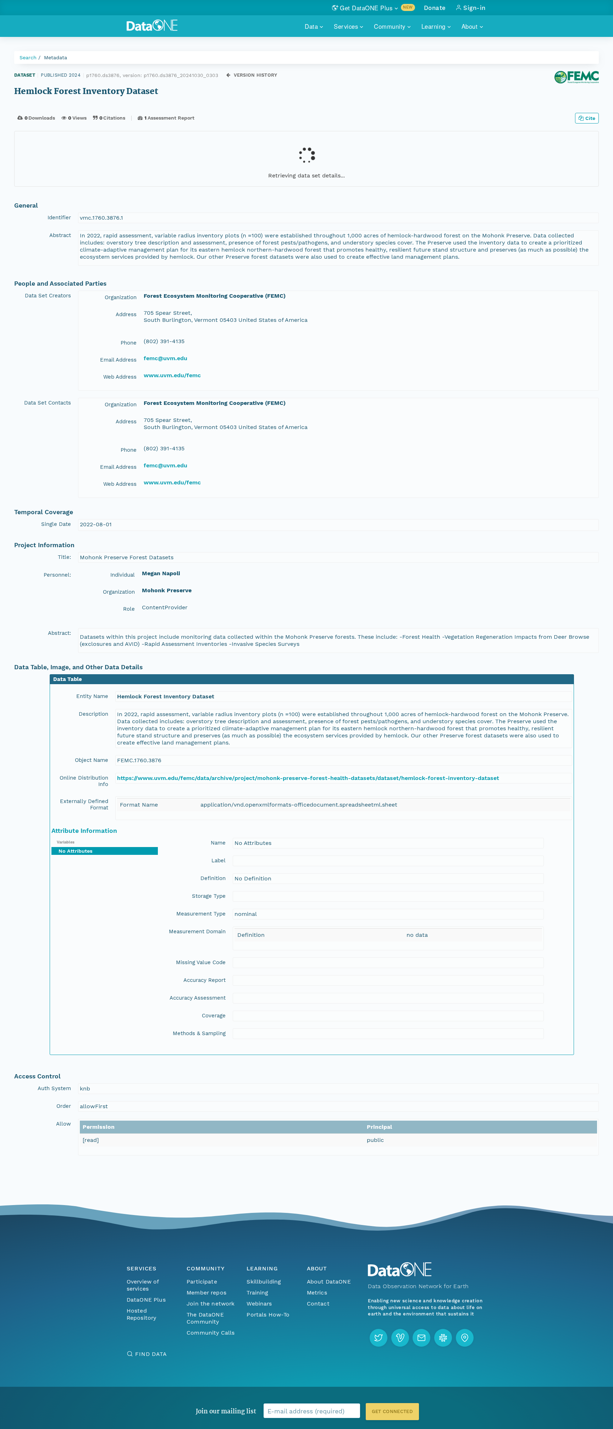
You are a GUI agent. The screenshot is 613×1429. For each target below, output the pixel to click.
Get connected (392, 1411)
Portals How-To (268, 1314)
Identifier (59, 217)
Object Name (91, 760)
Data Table (67, 679)
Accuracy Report (204, 980)
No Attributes (76, 851)
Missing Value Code (201, 962)
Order (63, 1106)
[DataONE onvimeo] (400, 1338)
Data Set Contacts (47, 403)
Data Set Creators (48, 295)
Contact (318, 1303)
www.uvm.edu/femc (172, 375)
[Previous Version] (228, 75)
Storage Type (209, 896)
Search (28, 57)
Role (129, 609)
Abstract (60, 235)
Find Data (151, 1354)
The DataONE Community (205, 1318)
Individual (122, 575)
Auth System (54, 1088)
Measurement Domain (197, 931)
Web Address (120, 377)
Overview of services (143, 1285)
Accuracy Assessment (198, 998)
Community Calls (210, 1332)
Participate (202, 1281)
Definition (213, 878)
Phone (129, 343)
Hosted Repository (141, 1314)
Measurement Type (201, 914)
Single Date (56, 524)
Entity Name (92, 696)
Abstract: (59, 633)
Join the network (211, 1303)
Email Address (118, 360)
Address (126, 314)
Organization (121, 297)
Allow (63, 1124)
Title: (64, 557)
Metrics (317, 1292)
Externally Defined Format (84, 804)
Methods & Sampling (199, 1033)
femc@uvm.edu (165, 358)
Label (218, 860)
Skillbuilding (264, 1281)
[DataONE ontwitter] (378, 1338)
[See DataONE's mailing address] (465, 1338)
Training (257, 1292)
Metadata (55, 57)
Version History (255, 75)
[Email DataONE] (421, 1338)
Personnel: (57, 575)
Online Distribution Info (84, 781)
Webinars (259, 1303)
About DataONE (329, 1281)
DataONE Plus (146, 1299)
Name (218, 843)
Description (93, 714)
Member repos (206, 1292)
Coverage (214, 1015)
